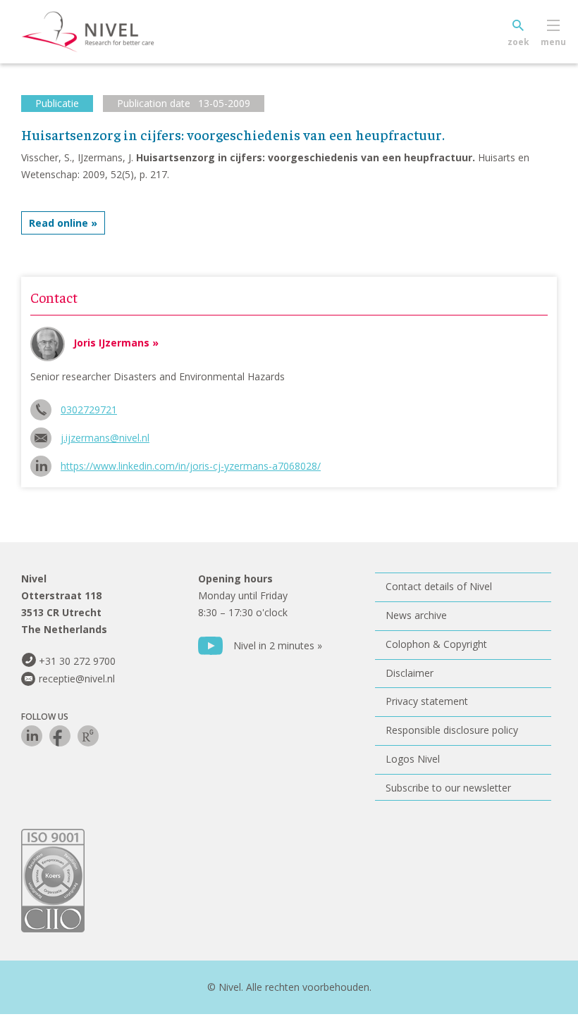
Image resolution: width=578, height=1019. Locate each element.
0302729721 (89, 409)
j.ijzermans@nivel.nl (105, 437)
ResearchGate (88, 735)
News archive (416, 615)
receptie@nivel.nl (77, 678)
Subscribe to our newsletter (448, 787)
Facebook (59, 735)
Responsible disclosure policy (452, 730)
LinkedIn (31, 735)
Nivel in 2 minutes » (277, 645)
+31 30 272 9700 (77, 661)
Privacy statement (427, 701)
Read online (58, 223)
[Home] (109, 32)
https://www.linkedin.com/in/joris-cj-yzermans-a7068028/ (191, 466)
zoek (518, 42)
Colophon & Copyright (436, 644)
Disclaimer (410, 673)
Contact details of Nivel (439, 586)
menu (553, 42)
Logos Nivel (413, 758)
